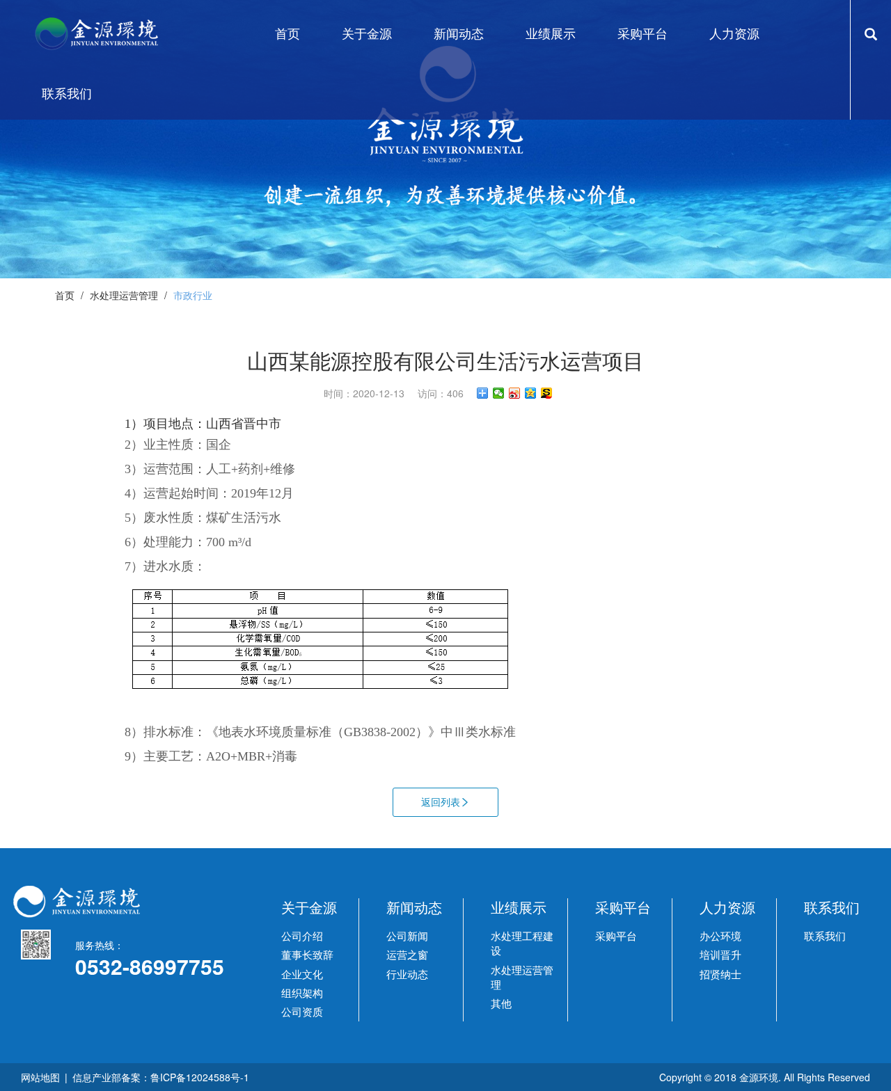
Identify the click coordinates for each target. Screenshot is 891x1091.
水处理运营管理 (124, 295)
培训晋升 (720, 954)
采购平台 (616, 935)
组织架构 (302, 992)
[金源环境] (109, 33)
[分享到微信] (499, 393)
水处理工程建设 (522, 942)
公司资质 (302, 1011)
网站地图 (40, 1077)
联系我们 (825, 935)
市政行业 (192, 295)
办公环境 (720, 935)
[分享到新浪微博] (515, 393)
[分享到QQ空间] (531, 393)
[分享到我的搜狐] (547, 393)
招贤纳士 (720, 973)
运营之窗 (407, 954)
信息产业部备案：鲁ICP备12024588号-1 (160, 1077)
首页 (64, 295)
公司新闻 (407, 935)
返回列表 (440, 802)
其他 (501, 1003)
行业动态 (407, 973)
